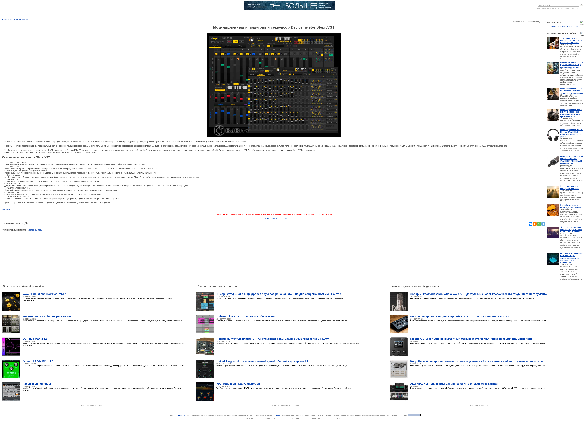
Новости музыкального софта (15, 19)
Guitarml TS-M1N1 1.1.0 (38, 361)
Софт (42, 14)
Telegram (337, 419)
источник (6, 209)
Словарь (132, 14)
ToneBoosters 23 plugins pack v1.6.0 (47, 316)
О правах (277, 415)
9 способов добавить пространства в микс (570, 187)
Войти (555, 14)
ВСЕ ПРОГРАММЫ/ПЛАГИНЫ (92, 406)
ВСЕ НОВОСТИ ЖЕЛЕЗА (479, 406)
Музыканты (108, 14)
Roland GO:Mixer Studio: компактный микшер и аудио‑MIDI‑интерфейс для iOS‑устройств (471, 338)
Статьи (85, 14)
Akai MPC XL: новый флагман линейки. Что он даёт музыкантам (454, 383)
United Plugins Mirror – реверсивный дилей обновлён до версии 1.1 (262, 361)
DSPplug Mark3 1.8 (35, 338)
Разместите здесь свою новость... (565, 27)
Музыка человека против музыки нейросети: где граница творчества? (571, 64)
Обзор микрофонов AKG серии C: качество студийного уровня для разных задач (571, 159)
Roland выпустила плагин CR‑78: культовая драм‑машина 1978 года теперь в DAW (272, 338)
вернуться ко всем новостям (274, 218)
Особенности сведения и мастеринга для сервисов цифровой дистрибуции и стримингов (571, 258)
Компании (155, 14)
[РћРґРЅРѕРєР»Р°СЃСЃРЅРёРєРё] (535, 224)
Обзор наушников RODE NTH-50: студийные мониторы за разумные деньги (571, 133)
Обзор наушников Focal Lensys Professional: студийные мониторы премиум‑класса (571, 113)
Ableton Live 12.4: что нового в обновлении (245, 316)
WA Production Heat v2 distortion (238, 383)
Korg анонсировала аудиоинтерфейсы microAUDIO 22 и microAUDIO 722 (459, 316)
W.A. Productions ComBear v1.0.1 (45, 294)
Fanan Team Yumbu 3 (37, 383)
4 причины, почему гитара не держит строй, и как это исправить (571, 40)
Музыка (63, 14)
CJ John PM (180, 415)
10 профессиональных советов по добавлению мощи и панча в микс (571, 229)
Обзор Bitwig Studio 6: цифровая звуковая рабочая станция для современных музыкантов (278, 294)
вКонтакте (316, 419)
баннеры (296, 419)
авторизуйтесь (35, 230)
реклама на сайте (272, 419)
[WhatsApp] (539, 224)
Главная (21, 14)
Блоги (177, 14)
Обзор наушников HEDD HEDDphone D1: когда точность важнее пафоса (571, 90)
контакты (249, 419)
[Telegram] (543, 224)
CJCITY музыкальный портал (20, 6)
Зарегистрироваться (570, 14)
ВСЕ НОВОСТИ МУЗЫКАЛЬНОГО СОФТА (286, 406)
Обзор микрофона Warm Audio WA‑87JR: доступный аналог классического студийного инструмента (478, 294)
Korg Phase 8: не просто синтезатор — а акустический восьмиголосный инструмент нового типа (476, 361)
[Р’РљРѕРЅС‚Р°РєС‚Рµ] (530, 224)
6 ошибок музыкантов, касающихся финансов (571, 206)
